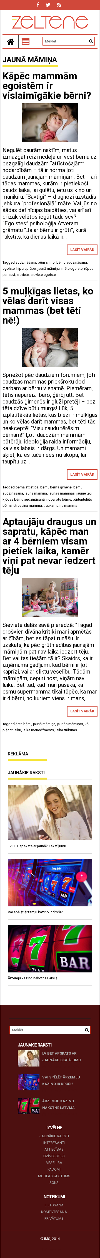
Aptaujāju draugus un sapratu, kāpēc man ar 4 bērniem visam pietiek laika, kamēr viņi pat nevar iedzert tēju (49, 546)
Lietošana (54, 1205)
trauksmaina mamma (60, 505)
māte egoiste (71, 268)
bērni (44, 487)
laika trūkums (66, 730)
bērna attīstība (27, 487)
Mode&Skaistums (54, 1176)
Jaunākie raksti (54, 1136)
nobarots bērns (58, 499)
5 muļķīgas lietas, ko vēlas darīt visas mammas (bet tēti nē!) (47, 306)
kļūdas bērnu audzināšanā (23, 499)
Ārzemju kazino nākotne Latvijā (58, 1104)
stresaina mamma (27, 505)
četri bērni (23, 724)
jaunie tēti (84, 493)
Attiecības (54, 1149)
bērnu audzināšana (71, 262)
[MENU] (25, 42)
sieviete (23, 275)
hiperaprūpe (26, 268)
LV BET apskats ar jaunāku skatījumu (61, 1056)
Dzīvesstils (54, 1156)
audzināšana (26, 262)
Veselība (54, 1163)
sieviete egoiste (43, 275)
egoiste (8, 268)
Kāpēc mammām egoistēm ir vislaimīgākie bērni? (46, 85)
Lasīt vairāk (82, 250)
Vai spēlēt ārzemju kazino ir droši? (61, 1080)
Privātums (54, 1218)
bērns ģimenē (61, 487)
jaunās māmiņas (62, 493)
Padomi (54, 1169)
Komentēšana (54, 1212)
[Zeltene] (10, 41)
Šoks (54, 1183)
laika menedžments (38, 730)
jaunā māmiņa (49, 268)
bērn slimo (46, 262)
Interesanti (54, 1143)
